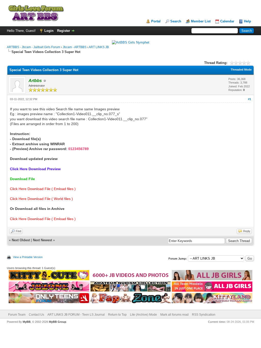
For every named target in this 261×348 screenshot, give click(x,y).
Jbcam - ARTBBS (74, 47)
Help (247, 21)
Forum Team (16, 314)
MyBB (27, 321)
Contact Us (36, 314)
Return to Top (117, 314)
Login (49, 31)
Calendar (227, 21)
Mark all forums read (174, 314)
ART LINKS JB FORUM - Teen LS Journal (76, 314)
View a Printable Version (28, 257)
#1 (249, 99)
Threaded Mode (241, 69)
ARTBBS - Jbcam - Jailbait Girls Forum (33, 47)
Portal (156, 21)
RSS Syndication (203, 314)
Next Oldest (21, 240)
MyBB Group (57, 321)
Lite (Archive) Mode (143, 314)
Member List (201, 21)
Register (63, 31)
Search (175, 21)
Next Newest (42, 240)
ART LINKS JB (99, 47)
